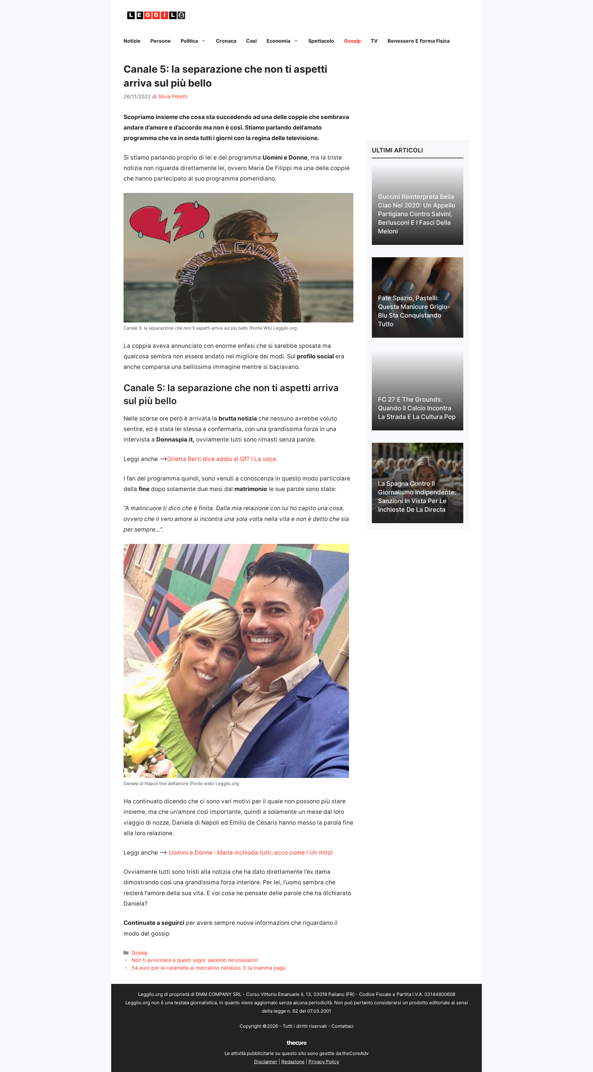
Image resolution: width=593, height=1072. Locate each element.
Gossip (352, 41)
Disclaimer (265, 1062)
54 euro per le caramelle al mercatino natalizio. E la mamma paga (208, 968)
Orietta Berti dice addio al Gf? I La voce (221, 459)
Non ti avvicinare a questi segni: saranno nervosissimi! (195, 960)
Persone (160, 41)
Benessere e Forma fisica (419, 41)
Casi (251, 41)
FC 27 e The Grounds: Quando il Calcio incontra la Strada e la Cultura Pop (417, 408)
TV (374, 41)
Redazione (293, 1062)
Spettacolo (321, 41)
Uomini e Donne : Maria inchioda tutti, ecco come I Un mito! (251, 852)
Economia (278, 41)
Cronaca (226, 41)
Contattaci (342, 1026)
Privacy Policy (324, 1062)
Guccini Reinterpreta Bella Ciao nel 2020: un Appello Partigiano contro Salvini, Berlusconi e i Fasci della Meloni (416, 214)
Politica (189, 41)
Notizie (132, 41)
